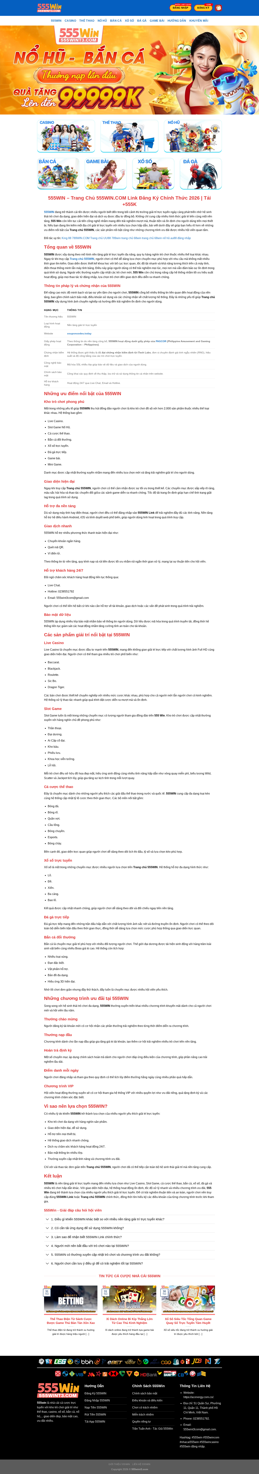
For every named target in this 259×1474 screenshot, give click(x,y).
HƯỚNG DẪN (177, 20)
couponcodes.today (79, 333)
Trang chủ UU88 (100, 238)
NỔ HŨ (102, 20)
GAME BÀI (157, 20)
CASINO (70, 20)
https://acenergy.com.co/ (198, 1397)
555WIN (56, 20)
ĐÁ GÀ (142, 20)
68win (158, 238)
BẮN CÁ (116, 20)
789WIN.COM (81, 238)
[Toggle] (47, 1219)
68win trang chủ (144, 238)
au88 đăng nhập (180, 238)
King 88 (66, 238)
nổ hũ (166, 238)
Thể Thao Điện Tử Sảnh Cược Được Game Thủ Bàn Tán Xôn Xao (71, 1321)
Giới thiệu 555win (119, 1464)
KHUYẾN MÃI (198, 20)
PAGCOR (161, 341)
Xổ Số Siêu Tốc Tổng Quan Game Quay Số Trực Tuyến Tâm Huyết (188, 1321)
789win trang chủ (122, 238)
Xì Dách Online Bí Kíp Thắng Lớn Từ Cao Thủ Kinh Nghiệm (129, 1321)
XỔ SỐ (129, 20)
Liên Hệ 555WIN (141, 1464)
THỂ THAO (86, 20)
